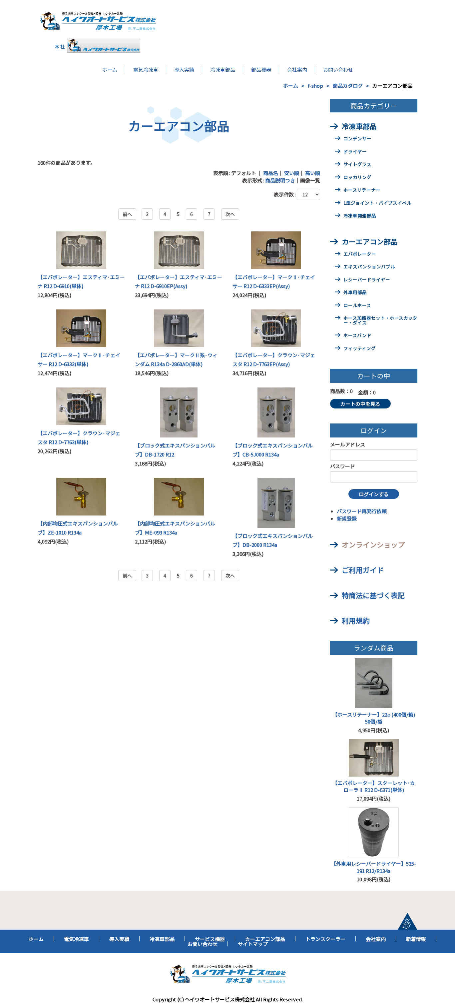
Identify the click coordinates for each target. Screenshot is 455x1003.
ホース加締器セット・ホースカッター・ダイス (380, 321)
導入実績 (184, 69)
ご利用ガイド (363, 570)
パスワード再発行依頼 (362, 511)
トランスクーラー (325, 938)
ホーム (109, 69)
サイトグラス (357, 164)
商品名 (270, 172)
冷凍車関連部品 (359, 216)
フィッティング (359, 348)
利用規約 (356, 621)
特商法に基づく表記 (373, 595)
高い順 (312, 172)
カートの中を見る (360, 403)
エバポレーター (359, 254)
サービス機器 (210, 938)
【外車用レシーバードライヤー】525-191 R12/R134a (373, 867)
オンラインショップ (373, 545)
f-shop (315, 85)
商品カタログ (348, 85)
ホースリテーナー (361, 190)
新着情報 (416, 938)
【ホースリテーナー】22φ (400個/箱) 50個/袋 (374, 718)
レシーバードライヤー (366, 280)
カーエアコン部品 (370, 241)
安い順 (291, 172)
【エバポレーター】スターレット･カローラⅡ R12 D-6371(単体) (373, 786)
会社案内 (297, 69)
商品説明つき (280, 180)
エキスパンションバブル (369, 267)
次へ (230, 214)
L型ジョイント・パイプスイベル (377, 203)
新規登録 (347, 518)
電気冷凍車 (145, 69)
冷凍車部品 (222, 69)
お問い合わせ (338, 69)
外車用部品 (355, 292)
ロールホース (357, 305)
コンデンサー (357, 139)
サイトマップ (253, 943)
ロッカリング (357, 177)
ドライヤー (355, 152)
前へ (127, 214)
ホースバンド (357, 335)
